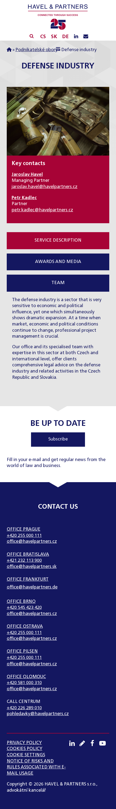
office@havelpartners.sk (32, 566)
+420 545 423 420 (24, 607)
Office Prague (23, 529)
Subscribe (58, 439)
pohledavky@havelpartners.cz (38, 714)
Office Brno (21, 601)
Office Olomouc (26, 677)
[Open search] (31, 36)
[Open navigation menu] (58, 49)
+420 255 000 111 (24, 535)
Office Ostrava (25, 626)
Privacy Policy (24, 743)
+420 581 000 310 (24, 682)
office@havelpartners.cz (32, 541)
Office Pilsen (22, 651)
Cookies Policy (24, 748)
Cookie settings (26, 755)
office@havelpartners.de (32, 587)
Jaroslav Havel (27, 174)
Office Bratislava (28, 554)
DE (65, 36)
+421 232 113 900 (24, 560)
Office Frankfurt (28, 579)
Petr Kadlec (24, 198)
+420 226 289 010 (24, 708)
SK (54, 36)
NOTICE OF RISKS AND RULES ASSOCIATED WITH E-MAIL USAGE (36, 767)
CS (43, 36)
